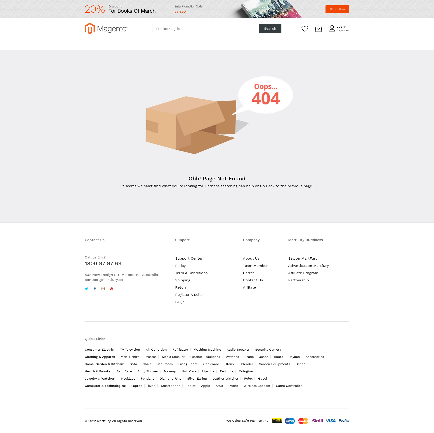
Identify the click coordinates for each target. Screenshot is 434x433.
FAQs (179, 302)
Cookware (211, 364)
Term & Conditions (191, 273)
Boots (278, 357)
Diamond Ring (171, 378)
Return (181, 287)
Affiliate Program (303, 273)
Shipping (182, 280)
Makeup (170, 371)
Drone (233, 386)
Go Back (267, 186)
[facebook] (95, 289)
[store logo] (106, 29)
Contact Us (253, 280)
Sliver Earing (197, 378)
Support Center (189, 258)
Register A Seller (189, 294)
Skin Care (124, 371)
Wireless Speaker (257, 386)
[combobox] (206, 28)
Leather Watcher (225, 378)
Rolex (248, 378)
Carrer (248, 273)
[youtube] (111, 289)
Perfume (226, 371)
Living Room (188, 364)
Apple (205, 386)
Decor (300, 364)
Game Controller (289, 386)
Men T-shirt (130, 357)
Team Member (255, 265)
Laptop (136, 386)
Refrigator (180, 349)
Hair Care (189, 371)
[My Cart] (318, 28)
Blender (247, 364)
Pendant (147, 378)
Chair (147, 364)
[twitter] (86, 289)
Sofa (133, 364)
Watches (232, 357)
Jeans (249, 357)
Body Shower (147, 371)
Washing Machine (207, 349)
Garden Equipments (274, 364)
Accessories (315, 357)
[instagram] (103, 289)
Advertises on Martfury (308, 265)
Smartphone (170, 386)
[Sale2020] (217, 9)
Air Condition (156, 349)
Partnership (298, 280)
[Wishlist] (305, 28)
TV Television (130, 349)
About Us (251, 258)
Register (343, 30)
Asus (219, 386)
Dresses (150, 357)
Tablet (191, 386)
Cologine (246, 371)
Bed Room (165, 364)
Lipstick (208, 371)
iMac (151, 386)
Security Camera (268, 349)
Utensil (230, 364)
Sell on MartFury (303, 258)
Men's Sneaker (173, 357)
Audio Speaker (238, 349)
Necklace (128, 378)
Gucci (262, 378)
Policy (180, 265)
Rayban (294, 357)
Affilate (249, 287)
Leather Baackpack (205, 357)
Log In (341, 26)
